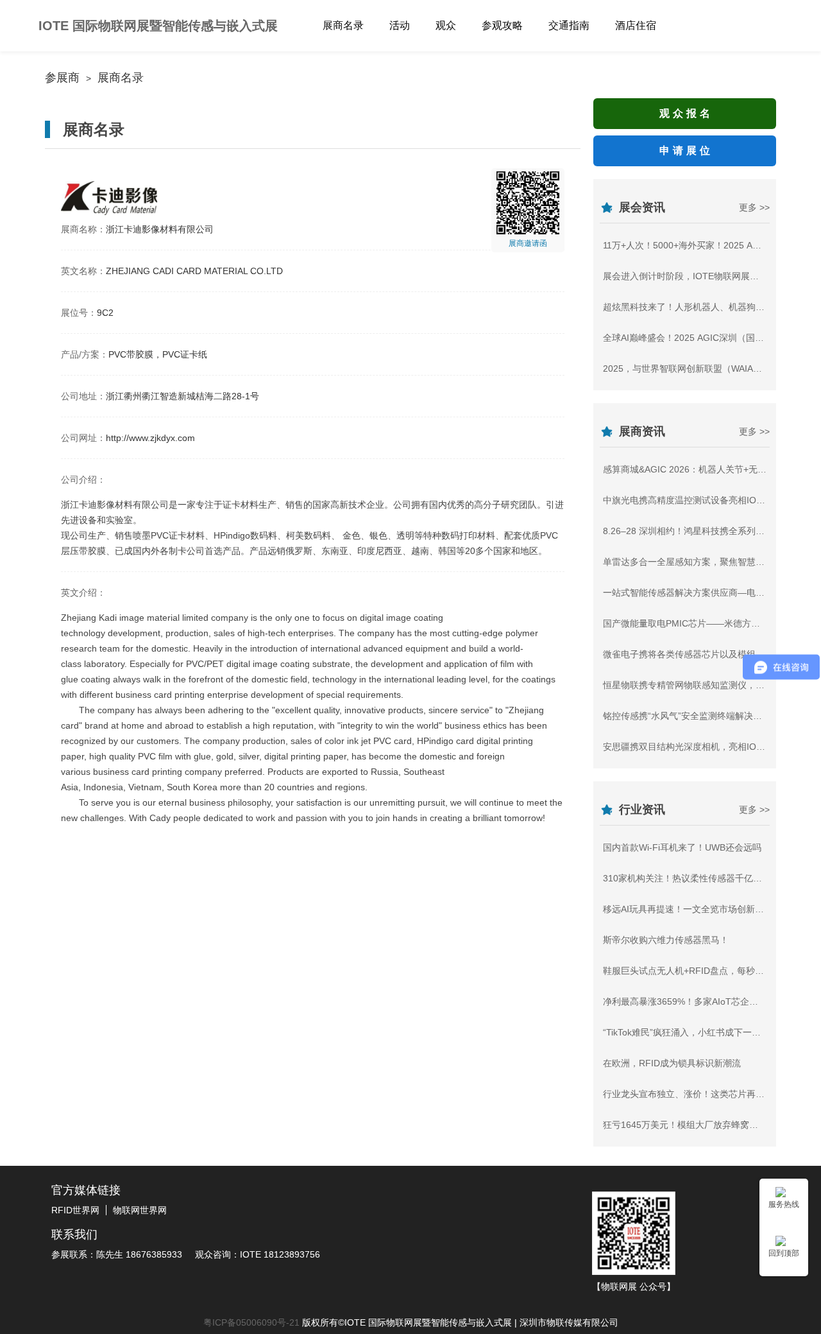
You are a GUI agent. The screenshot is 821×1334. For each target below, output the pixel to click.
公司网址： (83, 438)
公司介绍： (83, 479)
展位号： (79, 313)
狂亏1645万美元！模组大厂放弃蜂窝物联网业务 (698, 1125)
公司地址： (83, 396)
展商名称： (83, 229)
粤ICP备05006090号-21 (251, 1322)
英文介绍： (83, 592)
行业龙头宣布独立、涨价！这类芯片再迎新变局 (697, 1094)
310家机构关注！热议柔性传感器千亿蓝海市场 (696, 878)
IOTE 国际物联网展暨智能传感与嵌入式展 (158, 26)
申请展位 (686, 150)
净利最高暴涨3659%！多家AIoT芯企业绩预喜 (694, 1001)
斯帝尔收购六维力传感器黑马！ (666, 940)
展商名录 (120, 77)
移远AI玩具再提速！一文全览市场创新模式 (688, 909)
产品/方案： (84, 354)
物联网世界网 (140, 1210)
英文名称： (83, 271)
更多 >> (754, 207)
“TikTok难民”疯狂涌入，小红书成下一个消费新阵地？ (709, 1032)
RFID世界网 (75, 1210)
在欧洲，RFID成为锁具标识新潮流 (672, 1063)
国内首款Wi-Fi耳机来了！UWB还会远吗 (682, 847)
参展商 (62, 77)
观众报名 (686, 113)
